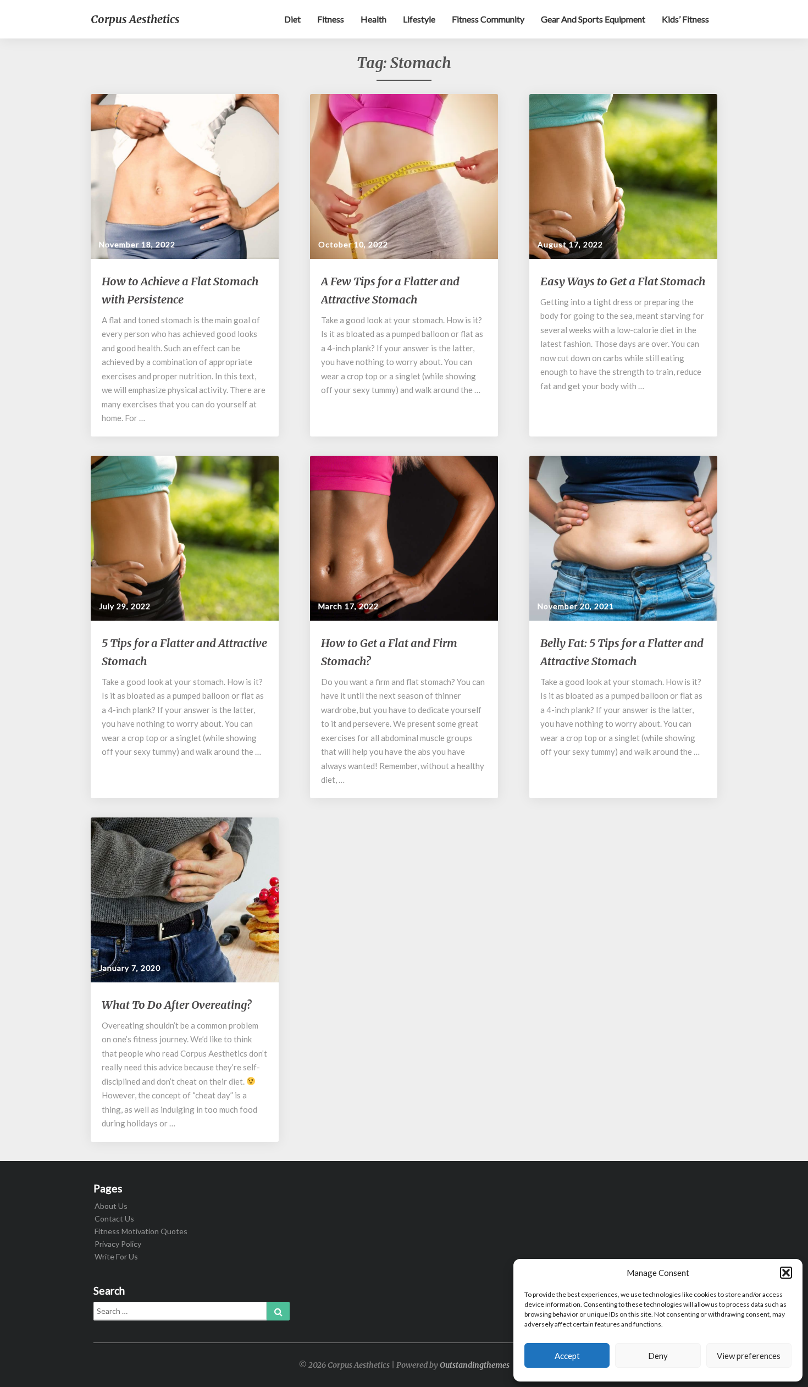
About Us (111, 1206)
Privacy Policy (118, 1243)
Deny (658, 1356)
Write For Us (116, 1256)
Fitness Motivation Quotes (141, 1231)
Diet (292, 19)
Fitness (330, 19)
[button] (786, 1272)
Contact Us (114, 1218)
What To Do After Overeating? (176, 1005)
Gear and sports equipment (593, 19)
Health (373, 19)
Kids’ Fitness (685, 19)
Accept (567, 1356)
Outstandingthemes (475, 1365)
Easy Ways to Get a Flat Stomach (622, 281)
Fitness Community (488, 19)
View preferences (749, 1356)
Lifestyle (419, 19)
